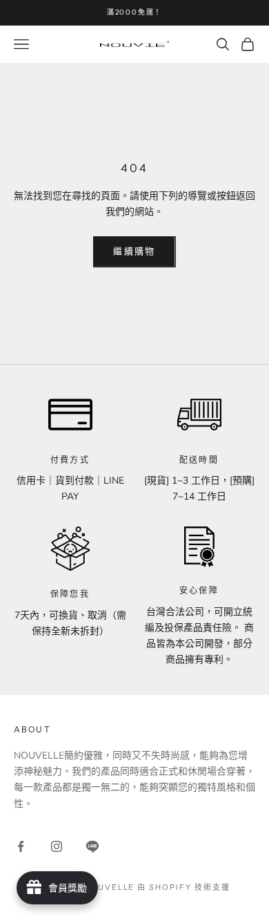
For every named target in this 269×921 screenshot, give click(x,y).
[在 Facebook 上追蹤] (21, 846)
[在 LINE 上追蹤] (92, 846)
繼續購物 (134, 251)
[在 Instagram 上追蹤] (56, 846)
